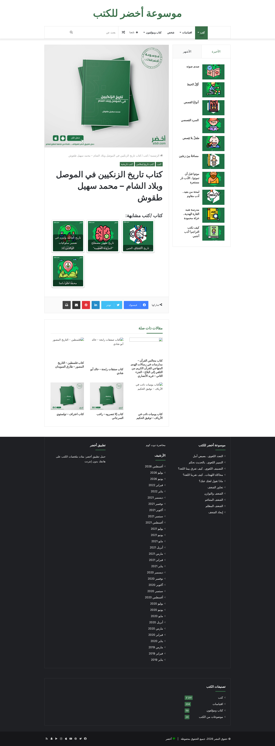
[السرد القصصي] (213, 125)
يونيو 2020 (156, 609)
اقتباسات (187, 32)
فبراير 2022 (156, 485)
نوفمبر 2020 (155, 578)
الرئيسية (155, 155)
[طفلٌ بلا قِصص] (213, 143)
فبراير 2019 (156, 653)
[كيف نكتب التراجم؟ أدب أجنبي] (213, 233)
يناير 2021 (157, 566)
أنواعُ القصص (191, 102)
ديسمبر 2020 (155, 572)
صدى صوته (192, 66)
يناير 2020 (157, 641)
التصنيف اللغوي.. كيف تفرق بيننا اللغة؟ (200, 468)
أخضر (169, 738)
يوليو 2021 (157, 528)
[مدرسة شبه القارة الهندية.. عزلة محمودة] (213, 215)
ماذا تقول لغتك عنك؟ (211, 481)
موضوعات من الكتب (211, 716)
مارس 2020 (155, 628)
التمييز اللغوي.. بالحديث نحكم (206, 462)
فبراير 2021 (156, 560)
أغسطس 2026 (154, 466)
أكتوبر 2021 (156, 510)
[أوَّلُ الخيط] (213, 89)
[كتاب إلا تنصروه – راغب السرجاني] (106, 396)
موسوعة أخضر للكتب (211, 445)
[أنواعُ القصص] (213, 107)
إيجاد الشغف (215, 512)
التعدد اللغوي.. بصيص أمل (208, 456)
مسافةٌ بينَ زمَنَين (189, 156)
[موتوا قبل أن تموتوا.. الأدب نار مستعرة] (213, 179)
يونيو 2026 (156, 478)
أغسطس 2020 (154, 597)
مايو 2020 (157, 616)
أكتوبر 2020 (156, 584)
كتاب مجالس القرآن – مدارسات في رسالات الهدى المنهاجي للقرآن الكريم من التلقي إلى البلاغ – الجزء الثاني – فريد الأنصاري (147, 368)
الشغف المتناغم (214, 499)
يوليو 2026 (156, 472)
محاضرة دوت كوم (155, 445)
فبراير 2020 (155, 634)
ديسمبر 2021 (155, 497)
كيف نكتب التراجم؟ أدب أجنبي (191, 232)
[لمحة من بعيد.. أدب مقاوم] (213, 197)
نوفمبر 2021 (155, 503)
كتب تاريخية (127, 164)
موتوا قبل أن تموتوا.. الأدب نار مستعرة (189, 178)
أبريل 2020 (156, 622)
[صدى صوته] (213, 71)
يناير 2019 (157, 659)
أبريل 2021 (156, 547)
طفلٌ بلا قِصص (191, 138)
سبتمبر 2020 (155, 591)
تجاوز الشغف (215, 487)
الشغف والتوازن (213, 493)
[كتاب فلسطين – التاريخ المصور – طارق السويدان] (67, 348)
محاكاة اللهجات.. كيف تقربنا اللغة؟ (203, 474)
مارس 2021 (156, 553)
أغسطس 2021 (154, 522)
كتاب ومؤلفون (153, 32)
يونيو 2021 (157, 535)
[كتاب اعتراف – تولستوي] (67, 396)
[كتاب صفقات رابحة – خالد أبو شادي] (106, 351)
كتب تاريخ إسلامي (145, 164)
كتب (202, 32)
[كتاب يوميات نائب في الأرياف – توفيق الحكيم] (146, 396)
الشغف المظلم (214, 506)
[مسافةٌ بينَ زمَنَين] (213, 161)
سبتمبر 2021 (155, 516)
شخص (170, 32)
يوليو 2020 (156, 603)
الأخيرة (216, 51)
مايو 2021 (157, 541)
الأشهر (187, 51)
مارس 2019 (156, 647)
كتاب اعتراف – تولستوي (70, 414)
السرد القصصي (190, 120)
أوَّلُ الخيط (193, 84)
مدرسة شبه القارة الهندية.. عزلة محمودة (191, 214)
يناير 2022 (157, 491)
